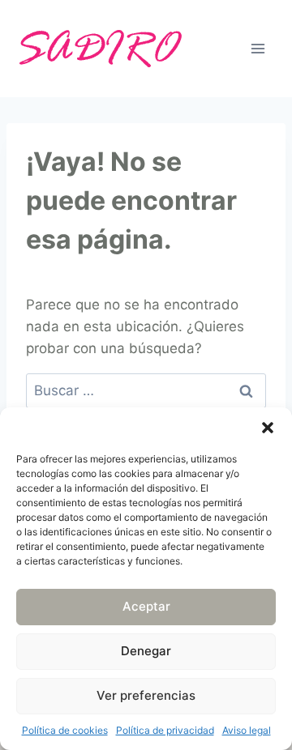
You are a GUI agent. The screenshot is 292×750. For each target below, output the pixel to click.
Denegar (146, 650)
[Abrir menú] (258, 48)
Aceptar (146, 606)
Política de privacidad (165, 730)
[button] (268, 428)
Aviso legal (246, 730)
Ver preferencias (146, 695)
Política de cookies (65, 730)
